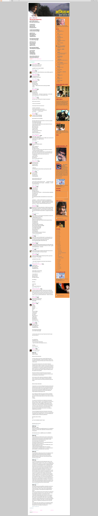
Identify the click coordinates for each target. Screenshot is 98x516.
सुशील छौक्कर (34, 206)
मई (58, 263)
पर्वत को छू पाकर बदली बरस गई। (62, 252)
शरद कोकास (34, 243)
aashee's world (59, 80)
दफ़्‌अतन (58, 77)
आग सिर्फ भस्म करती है (60, 257)
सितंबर (59, 249)
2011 (58, 241)
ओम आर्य (33, 171)
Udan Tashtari (34, 63)
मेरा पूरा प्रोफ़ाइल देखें (58, 177)
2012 (58, 240)
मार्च (58, 265)
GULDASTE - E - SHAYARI (61, 71)
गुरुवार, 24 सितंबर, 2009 (35, 351)
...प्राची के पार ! (59, 59)
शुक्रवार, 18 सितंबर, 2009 (35, 253)
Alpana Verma (34, 161)
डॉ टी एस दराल (34, 297)
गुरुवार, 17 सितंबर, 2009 (35, 69)
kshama (33, 348)
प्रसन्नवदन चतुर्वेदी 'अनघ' (36, 135)
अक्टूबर (59, 247)
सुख (58, 255)
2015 (58, 236)
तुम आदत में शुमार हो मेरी (60, 37)
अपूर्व (33, 214)
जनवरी (59, 268)
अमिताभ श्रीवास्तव (65, 164)
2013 (58, 239)
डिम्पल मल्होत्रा (34, 89)
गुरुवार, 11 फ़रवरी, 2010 (35, 450)
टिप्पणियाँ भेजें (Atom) (35, 512)
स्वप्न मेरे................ (59, 30)
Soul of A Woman (60, 62)
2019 (58, 231)
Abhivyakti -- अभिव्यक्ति (60, 49)
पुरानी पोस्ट (52, 510)
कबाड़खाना (58, 52)
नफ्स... (58, 43)
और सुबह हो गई (60, 256)
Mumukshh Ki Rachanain (37, 264)
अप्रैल (59, 264)
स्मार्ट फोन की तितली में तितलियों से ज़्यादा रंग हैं (62, 60)
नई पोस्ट (31, 510)
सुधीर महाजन (34, 303)
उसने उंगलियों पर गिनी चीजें (60, 67)
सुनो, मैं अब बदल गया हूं (59, 34)
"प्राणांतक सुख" (60, 251)
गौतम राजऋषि (34, 254)
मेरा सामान (58, 66)
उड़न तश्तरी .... (59, 36)
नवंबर (59, 246)
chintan (58, 74)
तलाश (58, 33)
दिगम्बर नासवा (34, 186)
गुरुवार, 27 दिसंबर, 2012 (35, 483)
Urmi (33, 249)
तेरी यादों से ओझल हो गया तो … (60, 31)
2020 (58, 230)
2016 (58, 235)
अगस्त (59, 259)
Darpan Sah (34, 97)
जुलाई (59, 260)
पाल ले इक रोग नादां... (60, 56)
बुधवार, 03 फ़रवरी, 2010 (35, 434)
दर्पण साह (33, 142)
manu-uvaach (59, 69)
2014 (58, 237)
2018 (58, 232)
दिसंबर (59, 245)
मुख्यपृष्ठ (41, 510)
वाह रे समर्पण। (59, 250)
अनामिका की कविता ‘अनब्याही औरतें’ (61, 40)
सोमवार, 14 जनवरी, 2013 (35, 506)
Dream (58, 81)
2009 (58, 244)
